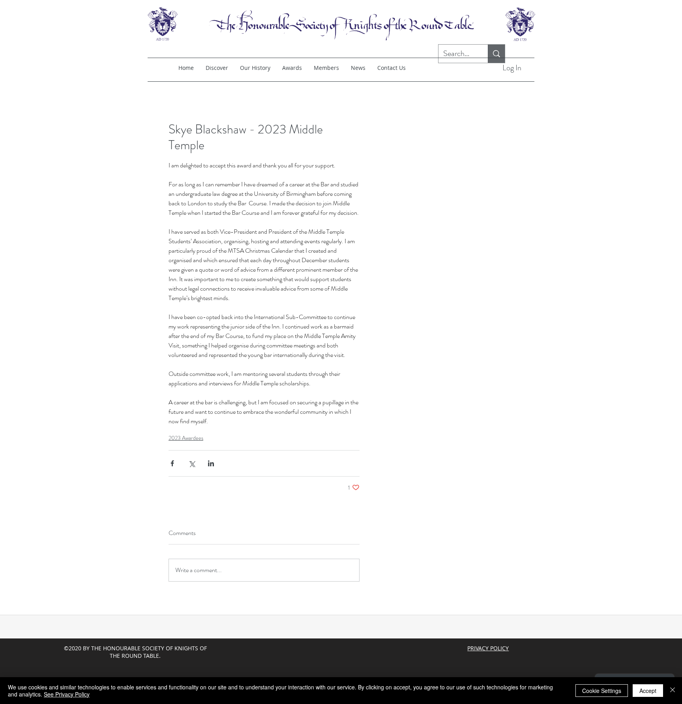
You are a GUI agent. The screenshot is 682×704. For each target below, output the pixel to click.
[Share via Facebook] (172, 463)
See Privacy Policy (67, 694)
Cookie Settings (601, 691)
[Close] (672, 690)
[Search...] (496, 54)
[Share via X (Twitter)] (191, 463)
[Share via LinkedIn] (211, 463)
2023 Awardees (186, 438)
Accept (647, 691)
